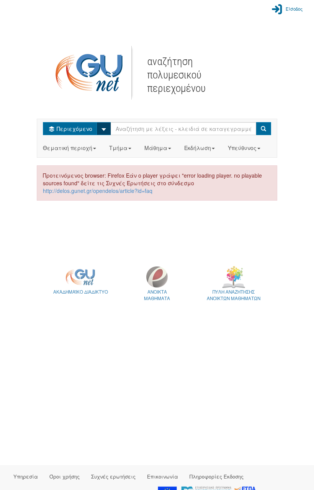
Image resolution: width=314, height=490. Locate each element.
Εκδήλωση (197, 148)
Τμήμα (118, 148)
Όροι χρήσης (64, 476)
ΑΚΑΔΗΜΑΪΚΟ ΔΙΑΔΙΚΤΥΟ (80, 292)
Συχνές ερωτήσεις (113, 476)
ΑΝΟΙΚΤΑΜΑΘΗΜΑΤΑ (157, 295)
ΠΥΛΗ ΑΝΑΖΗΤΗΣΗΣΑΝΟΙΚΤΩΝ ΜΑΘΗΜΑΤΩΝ (233, 295)
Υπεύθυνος (242, 148)
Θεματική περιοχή (67, 148)
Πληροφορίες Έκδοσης (217, 476)
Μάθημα (155, 148)
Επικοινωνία (162, 476)
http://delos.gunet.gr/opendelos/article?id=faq (97, 190)
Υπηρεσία (25, 476)
